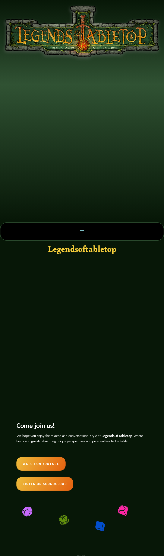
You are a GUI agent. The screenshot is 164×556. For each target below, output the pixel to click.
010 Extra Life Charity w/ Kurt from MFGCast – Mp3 (76, 332)
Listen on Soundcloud (45, 484)
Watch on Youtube (41, 464)
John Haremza (32, 278)
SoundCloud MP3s (69, 278)
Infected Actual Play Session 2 (56, 271)
